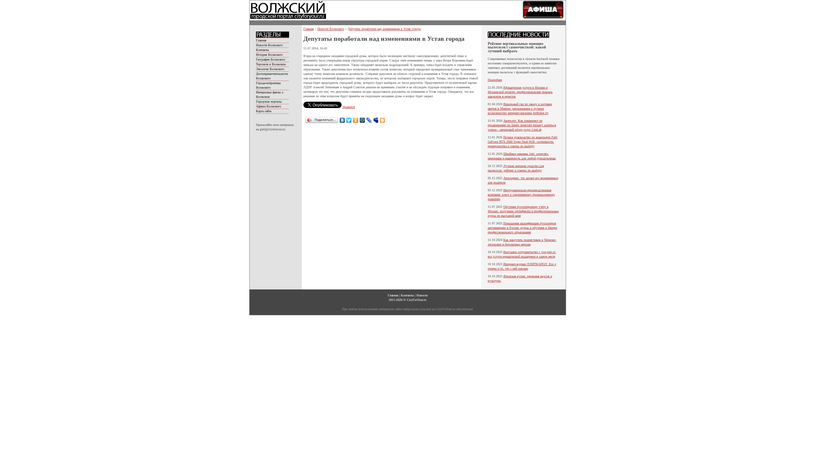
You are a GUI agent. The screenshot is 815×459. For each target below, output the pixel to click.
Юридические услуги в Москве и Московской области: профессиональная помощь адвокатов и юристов (520, 92)
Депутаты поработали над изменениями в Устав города (384, 29)
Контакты (262, 50)
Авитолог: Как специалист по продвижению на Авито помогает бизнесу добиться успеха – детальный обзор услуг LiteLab (522, 125)
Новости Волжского (269, 45)
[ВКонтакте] (342, 120)
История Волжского (269, 54)
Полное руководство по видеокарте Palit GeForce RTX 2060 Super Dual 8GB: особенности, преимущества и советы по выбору (522, 141)
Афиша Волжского (268, 106)
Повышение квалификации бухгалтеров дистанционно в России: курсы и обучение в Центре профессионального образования (522, 228)
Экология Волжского (270, 69)
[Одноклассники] (355, 120)
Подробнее (495, 80)
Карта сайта (263, 111)
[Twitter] (349, 120)
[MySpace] (375, 120)
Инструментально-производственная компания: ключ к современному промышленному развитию (521, 194)
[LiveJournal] (369, 120)
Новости (422, 295)
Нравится (349, 107)
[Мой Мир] (362, 120)
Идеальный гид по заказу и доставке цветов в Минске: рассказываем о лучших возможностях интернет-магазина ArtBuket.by (520, 108)
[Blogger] (382, 120)
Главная (261, 40)
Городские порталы (269, 101)
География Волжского (270, 59)
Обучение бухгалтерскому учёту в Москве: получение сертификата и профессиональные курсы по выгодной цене (523, 211)
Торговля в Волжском (271, 64)
